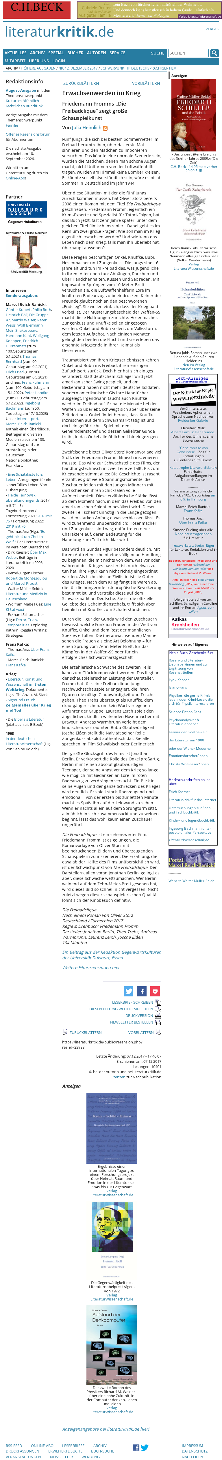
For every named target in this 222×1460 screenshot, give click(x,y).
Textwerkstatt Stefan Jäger (193, 545)
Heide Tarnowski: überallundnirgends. (23, 497)
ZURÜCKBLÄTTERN (80, 83)
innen (204, 764)
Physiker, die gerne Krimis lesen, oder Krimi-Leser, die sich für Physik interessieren (191, 699)
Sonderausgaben (21, 295)
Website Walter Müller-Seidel (192, 880)
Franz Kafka (16, 665)
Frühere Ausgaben (38, 68)
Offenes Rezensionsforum (28, 134)
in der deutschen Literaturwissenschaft (24, 741)
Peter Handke (36, 392)
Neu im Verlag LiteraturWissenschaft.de (194, 366)
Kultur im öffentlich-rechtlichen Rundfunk (24, 103)
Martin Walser (24, 320)
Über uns (39, 60)
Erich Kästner (179, 791)
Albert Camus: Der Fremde (192, 432)
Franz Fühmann (35, 382)
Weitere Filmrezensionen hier (91, 967)
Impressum (192, 1445)
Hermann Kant (18, 335)
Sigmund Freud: (28, 705)
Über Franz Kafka (193, 522)
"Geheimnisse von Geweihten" (192, 449)
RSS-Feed (14, 1445)
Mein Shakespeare (21, 330)
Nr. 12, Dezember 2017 (78, 68)
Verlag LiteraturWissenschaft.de (111, 1192)
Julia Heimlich (86, 127)
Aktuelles (16, 52)
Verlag (212, 28)
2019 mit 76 (15, 526)
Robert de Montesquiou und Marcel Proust (26, 581)
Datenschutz (195, 1451)
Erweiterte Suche (65, 1451)
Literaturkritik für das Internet (192, 799)
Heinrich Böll (16, 314)
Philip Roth (41, 309)
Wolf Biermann (30, 325)
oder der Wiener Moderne (190, 748)
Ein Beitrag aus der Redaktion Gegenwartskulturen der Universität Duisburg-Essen (111, 954)
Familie (12, 125)
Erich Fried (15, 371)
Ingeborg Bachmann (23, 405)
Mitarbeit (15, 60)
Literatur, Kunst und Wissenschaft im (26, 684)
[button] (128, 991)
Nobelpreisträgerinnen (193, 533)
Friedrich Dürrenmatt (22, 343)
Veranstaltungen (23, 1456)
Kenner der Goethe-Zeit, (188, 732)
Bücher (75, 52)
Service (117, 52)
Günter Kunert (18, 309)
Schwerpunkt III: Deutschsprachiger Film (139, 68)
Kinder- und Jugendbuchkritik (192, 820)
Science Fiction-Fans (185, 711)
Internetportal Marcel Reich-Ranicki (23, 421)
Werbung (91, 1456)
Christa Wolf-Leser (184, 764)
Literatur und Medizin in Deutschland (26, 596)
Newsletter (61, 1456)
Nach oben (192, 1456)
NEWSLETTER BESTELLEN (131, 1022)
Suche (157, 53)
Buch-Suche (102, 1451)
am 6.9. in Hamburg (198, 497)
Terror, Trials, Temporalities (22, 622)
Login (58, 60)
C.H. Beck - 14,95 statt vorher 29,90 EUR (194, 168)
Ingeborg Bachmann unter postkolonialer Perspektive (190, 830)
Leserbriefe (73, 1445)
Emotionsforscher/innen (188, 755)
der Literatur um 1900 (186, 740)
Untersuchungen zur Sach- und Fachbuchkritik (190, 809)
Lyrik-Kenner (179, 679)
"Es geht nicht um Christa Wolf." (25, 536)
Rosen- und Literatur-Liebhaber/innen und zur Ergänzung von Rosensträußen (188, 666)
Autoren (96, 52)
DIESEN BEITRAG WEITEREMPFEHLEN (121, 1008)
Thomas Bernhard (21, 359)
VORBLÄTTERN (146, 83)
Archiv (37, 52)
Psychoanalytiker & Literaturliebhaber (184, 721)
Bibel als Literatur (29, 719)
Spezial (56, 52)
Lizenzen (117, 1076)
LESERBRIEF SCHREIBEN (132, 1002)
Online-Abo (15, 178)
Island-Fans (178, 687)
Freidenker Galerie (193, 420)
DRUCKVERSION (139, 1015)
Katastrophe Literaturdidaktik (192, 467)
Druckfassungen (22, 1451)
